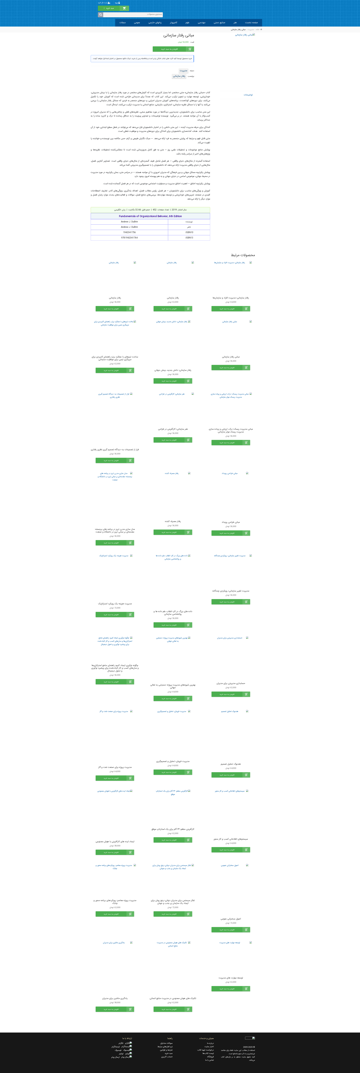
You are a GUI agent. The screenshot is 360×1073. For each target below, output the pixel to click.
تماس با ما (209, 1060)
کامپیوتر (173, 23)
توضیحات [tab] (248, 95)
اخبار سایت (209, 1046)
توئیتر (122, 1053)
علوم (187, 23)
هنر (235, 23)
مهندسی (201, 23)
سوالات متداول (166, 1043)
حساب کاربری (167, 1057)
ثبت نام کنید (103, 2)
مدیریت (251, 29)
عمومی (137, 23)
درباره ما (210, 1043)
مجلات (122, 23)
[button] (231, 308)
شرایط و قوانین (166, 1050)
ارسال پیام (116, 1057)
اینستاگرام (117, 1047)
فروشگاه (210, 1057)
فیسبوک (119, 1050)
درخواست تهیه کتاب (205, 1050)
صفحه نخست (251, 23)
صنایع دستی (219, 23)
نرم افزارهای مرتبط (165, 1046)
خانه (257, 29)
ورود (116, 2)
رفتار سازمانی (179, 76)
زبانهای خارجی (155, 23)
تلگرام (122, 1043)
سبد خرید (169, 1053)
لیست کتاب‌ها (208, 1053)
